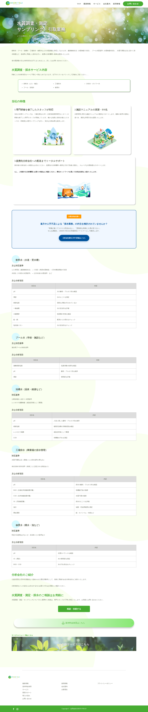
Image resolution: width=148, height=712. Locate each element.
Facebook (13, 708)
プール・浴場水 (29, 87)
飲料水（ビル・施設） (31, 84)
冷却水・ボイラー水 (93, 84)
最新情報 (87, 4)
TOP (79, 4)
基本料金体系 (27, 686)
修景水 (57, 87)
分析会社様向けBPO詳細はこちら (74, 238)
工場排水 (58, 84)
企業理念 (64, 689)
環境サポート (27, 692)
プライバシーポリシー (105, 683)
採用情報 (116, 4)
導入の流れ (26, 695)
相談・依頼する (74, 609)
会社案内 (106, 4)
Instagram (17, 708)
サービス (97, 4)
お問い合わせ (133, 4)
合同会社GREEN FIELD (78, 709)
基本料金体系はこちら (75, 623)
